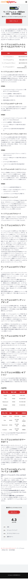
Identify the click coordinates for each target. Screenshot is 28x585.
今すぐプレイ (14, 21)
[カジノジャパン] (8, 1)
